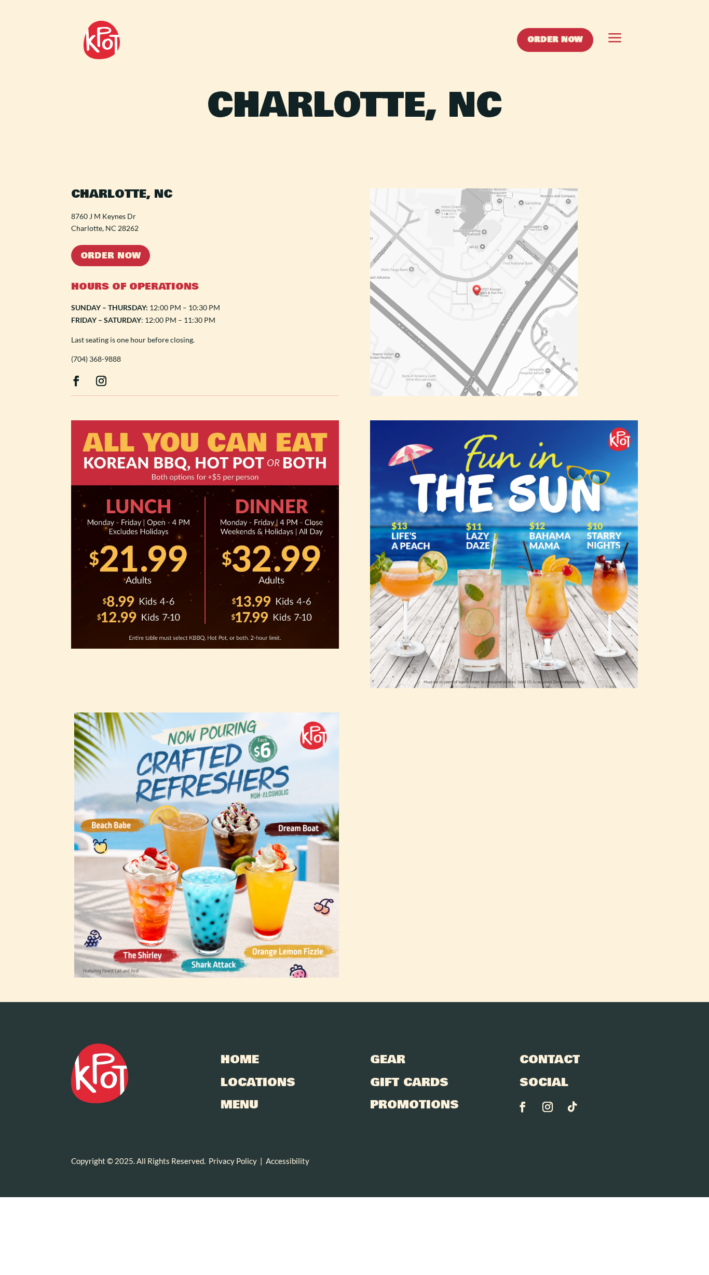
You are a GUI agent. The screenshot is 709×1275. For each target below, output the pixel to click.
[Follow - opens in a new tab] (76, 381)
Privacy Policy (233, 1161)
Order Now (110, 255)
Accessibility (287, 1161)
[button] (609, 40)
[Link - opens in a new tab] (474, 395)
